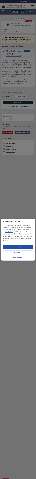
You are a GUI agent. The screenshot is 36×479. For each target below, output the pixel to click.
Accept (18, 247)
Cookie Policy (9, 232)
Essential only (18, 252)
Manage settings (18, 257)
